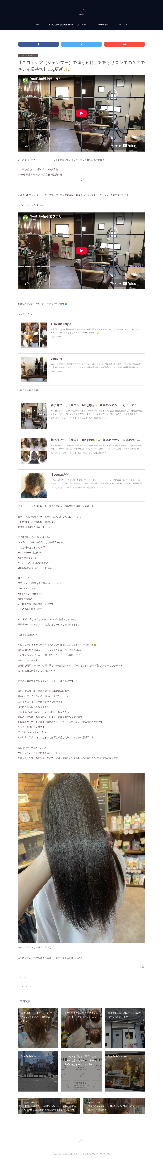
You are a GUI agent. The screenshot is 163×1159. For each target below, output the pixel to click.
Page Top (81, 1141)
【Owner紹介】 (103, 25)
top (37, 25)
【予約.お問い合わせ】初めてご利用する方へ (67, 25)
